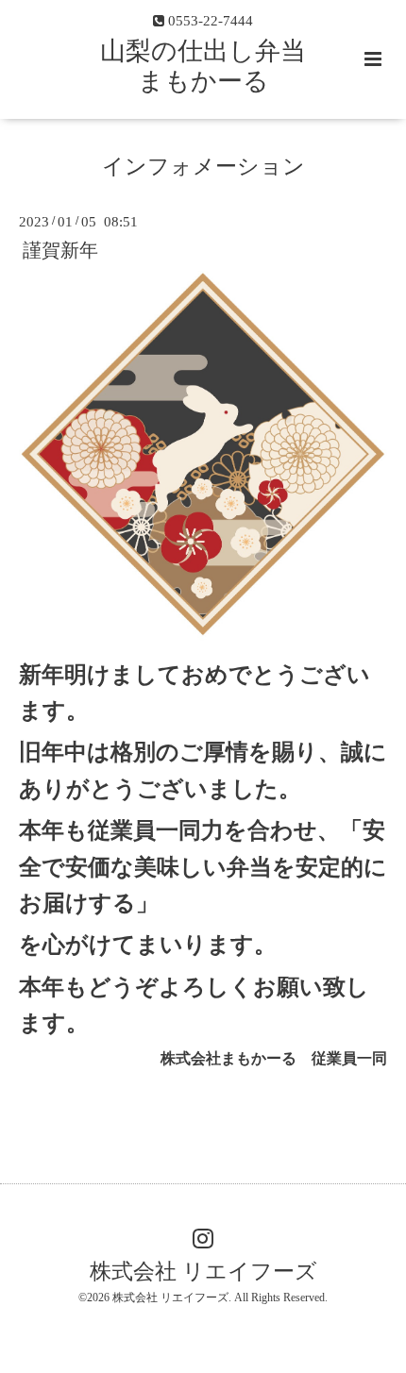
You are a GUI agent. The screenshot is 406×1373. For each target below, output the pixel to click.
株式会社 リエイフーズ (203, 1271)
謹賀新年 (60, 250)
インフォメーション (203, 166)
